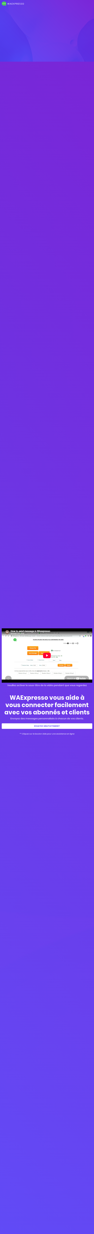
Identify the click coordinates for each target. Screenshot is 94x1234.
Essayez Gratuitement (47, 726)
